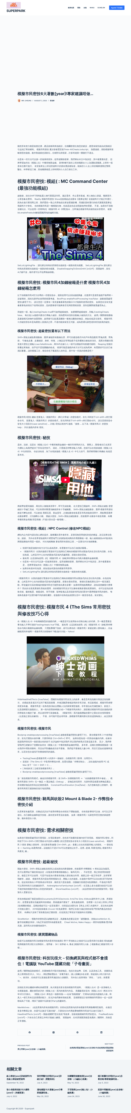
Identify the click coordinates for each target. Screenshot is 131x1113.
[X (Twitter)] (54, 1032)
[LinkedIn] (101, 1032)
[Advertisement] (65, 49)
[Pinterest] (78, 1032)
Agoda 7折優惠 (117, 8)
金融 (85, 8)
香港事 (52, 101)
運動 (78, 8)
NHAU (92, 8)
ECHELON (101, 8)
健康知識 (71, 8)
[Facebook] (30, 1032)
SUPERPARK (16, 11)
